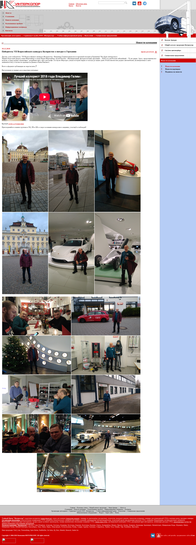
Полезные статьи (82, 507)
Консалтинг (89, 36)
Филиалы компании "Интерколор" (15, 525)
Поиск (117, 513)
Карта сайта (109, 513)
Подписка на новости (173, 72)
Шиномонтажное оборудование (87, 513)
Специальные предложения (106, 36)
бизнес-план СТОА (101, 522)
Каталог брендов (171, 40)
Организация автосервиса (11, 36)
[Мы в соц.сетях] (134, 5)
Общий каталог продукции (97, 507)
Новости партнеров (172, 69)
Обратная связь (81, 4)
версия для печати (147, 52)
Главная (71, 4)
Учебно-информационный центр (69, 36)
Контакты (9, 30)
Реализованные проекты (14, 23)
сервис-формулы (46, 518)
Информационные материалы (16, 27)
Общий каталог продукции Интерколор (179, 45)
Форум (78, 5)
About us (8, 13)
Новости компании (12, 20)
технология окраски (72, 518)
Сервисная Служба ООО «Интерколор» (39, 36)
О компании (9, 16)
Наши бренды (113, 507)
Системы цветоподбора (173, 50)
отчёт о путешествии (16, 124)
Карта (71, 5)
